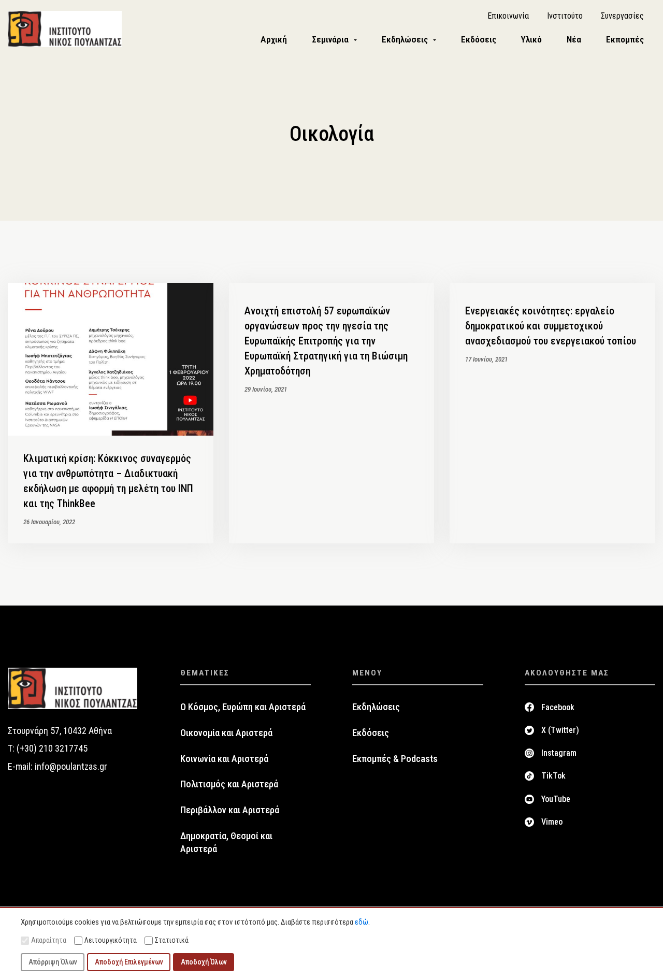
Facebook (557, 707)
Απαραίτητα (48, 940)
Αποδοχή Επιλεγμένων (129, 962)
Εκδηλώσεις (376, 707)
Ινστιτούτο (565, 16)
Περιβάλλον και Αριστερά (229, 810)
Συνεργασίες (622, 16)
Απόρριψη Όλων (52, 962)
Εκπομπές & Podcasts (395, 759)
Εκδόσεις (370, 733)
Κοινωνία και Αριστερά (224, 759)
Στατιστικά (172, 940)
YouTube (555, 799)
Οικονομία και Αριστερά (226, 733)
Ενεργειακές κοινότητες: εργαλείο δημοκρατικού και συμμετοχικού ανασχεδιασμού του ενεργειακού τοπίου (550, 326)
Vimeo (552, 822)
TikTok (553, 776)
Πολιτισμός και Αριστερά (229, 784)
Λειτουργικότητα (110, 940)
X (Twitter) (560, 730)
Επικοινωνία (508, 16)
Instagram (558, 753)
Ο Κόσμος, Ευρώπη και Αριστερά (243, 707)
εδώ (361, 922)
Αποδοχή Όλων (204, 962)
